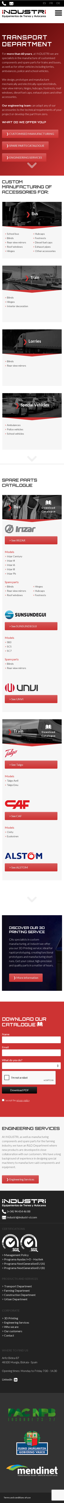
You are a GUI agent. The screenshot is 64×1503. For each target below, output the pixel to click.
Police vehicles (15, 429)
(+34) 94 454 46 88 (18, 1211)
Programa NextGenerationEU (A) (24, 1263)
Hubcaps (40, 233)
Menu (58, 13)
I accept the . (17, 1100)
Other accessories (45, 251)
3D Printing (11, 1318)
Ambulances (14, 425)
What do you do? (12, 1060)
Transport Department (18, 1286)
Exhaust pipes (43, 246)
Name (5, 1034)
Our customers (13, 1331)
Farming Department (17, 1290)
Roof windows (15, 246)
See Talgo (17, 764)
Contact (9, 1335)
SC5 (9, 646)
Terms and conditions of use (17, 1497)
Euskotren (12, 836)
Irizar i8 (11, 569)
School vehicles (15, 433)
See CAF (16, 816)
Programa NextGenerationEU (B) (24, 1268)
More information (27, 977)
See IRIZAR (18, 540)
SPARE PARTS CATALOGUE (26, 145)
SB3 (9, 642)
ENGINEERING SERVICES (25, 157)
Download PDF (19, 1090)
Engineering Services (21, 1179)
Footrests (40, 238)
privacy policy (22, 1100)
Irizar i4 (11, 560)
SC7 (9, 650)
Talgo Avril (12, 780)
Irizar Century (14, 556)
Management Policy (16, 1255)
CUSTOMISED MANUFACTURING (31, 133)
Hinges (11, 251)
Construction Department (20, 1294)
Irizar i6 (11, 564)
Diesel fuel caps (43, 242)
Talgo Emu (12, 784)
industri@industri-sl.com (22, 1217)
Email (5, 1047)
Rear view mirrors (16, 242)
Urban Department (15, 1299)
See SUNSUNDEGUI (24, 626)
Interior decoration (17, 306)
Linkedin (7, 1379)
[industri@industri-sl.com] (13, 3)
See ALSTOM (19, 867)
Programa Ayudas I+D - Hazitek (23, 1259)
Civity (10, 831)
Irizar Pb (11, 573)
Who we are (11, 1326)
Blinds (10, 238)
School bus (13, 233)
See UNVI (17, 699)
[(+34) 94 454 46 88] (5, 3)
